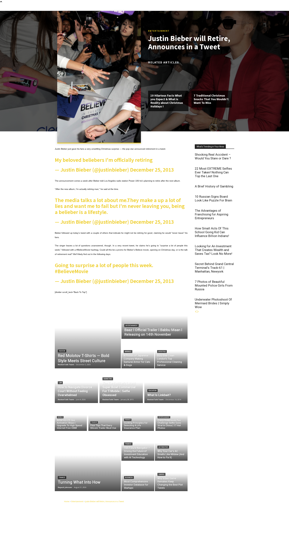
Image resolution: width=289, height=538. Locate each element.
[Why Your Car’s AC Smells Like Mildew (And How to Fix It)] (171, 446)
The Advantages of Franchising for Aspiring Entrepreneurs (211, 214)
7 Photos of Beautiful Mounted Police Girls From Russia (214, 285)
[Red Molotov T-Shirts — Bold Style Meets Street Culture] (88, 334)
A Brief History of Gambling (214, 186)
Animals (128, 351)
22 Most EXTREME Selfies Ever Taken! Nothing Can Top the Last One (213, 172)
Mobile (60, 417)
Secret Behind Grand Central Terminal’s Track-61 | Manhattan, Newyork (214, 267)
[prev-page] (196, 311)
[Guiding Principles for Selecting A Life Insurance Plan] (138, 418)
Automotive (163, 447)
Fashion (62, 351)
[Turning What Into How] (88, 461)
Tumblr (207, 516)
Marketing (108, 379)
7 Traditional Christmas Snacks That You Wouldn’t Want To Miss (211, 99)
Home (66, 501)
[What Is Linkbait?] (166, 385)
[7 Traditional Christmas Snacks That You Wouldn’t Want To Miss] (211, 78)
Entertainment (158, 31)
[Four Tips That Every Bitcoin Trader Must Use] (104, 418)
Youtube (191, 521)
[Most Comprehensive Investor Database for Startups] (137, 476)
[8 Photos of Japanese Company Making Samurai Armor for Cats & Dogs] (137, 353)
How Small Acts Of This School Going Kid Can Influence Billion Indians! (212, 232)
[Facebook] (184, 517)
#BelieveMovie (71, 271)
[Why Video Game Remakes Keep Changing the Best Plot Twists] (171, 476)
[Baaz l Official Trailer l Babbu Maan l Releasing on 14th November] (154, 320)
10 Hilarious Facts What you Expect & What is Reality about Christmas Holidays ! (166, 101)
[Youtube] (184, 521)
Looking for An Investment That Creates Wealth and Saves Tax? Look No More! (213, 250)
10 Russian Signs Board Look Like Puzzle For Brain (213, 198)
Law (60, 383)
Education (152, 390)
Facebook (191, 516)
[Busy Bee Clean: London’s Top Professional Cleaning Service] (171, 353)
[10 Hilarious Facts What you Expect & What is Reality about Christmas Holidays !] (168, 78)
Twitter (221, 516)
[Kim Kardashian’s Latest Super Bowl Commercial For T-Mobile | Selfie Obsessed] (121, 385)
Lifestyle (162, 351)
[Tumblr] (201, 517)
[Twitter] (215, 517)
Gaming (161, 474)
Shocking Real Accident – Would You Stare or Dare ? (213, 156)
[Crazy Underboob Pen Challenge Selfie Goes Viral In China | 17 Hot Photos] (171, 418)
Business (129, 477)
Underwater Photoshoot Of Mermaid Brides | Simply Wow (213, 303)
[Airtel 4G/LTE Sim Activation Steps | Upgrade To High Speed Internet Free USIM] (71, 418)
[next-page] (198, 311)
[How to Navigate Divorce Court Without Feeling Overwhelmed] (76, 385)
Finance (94, 422)
